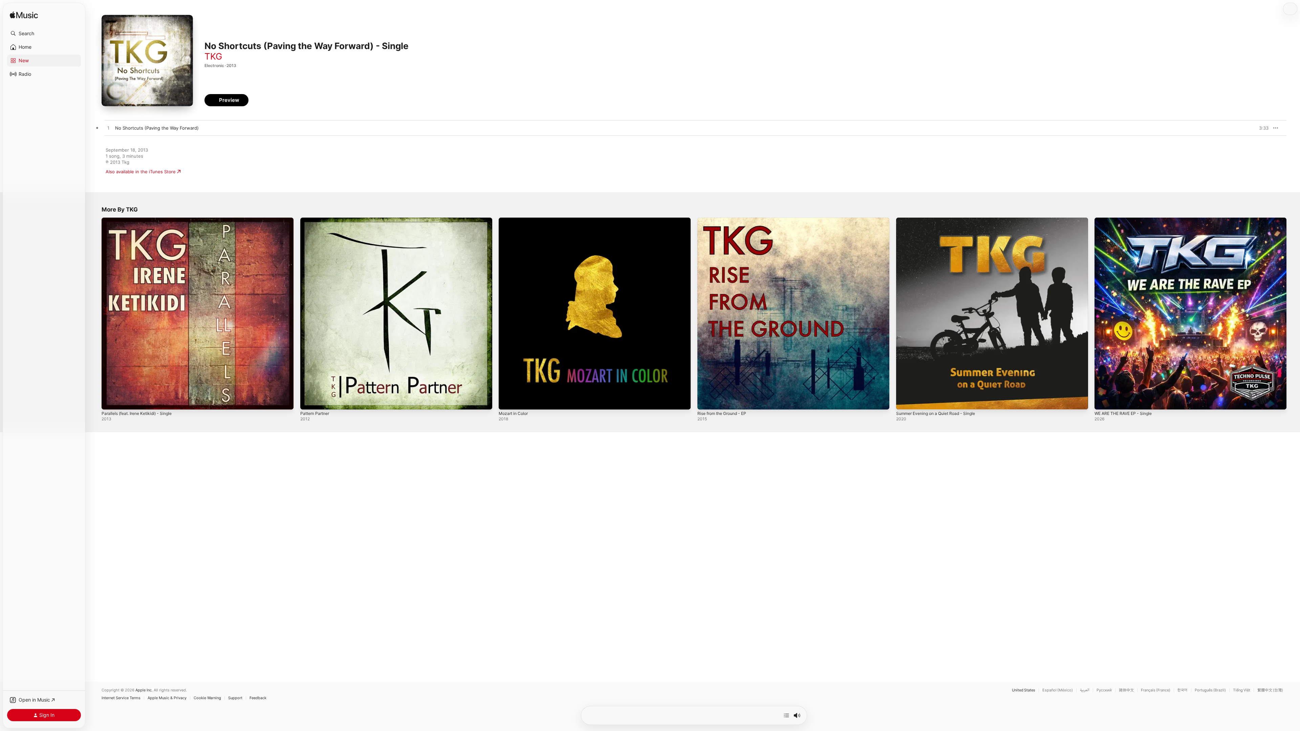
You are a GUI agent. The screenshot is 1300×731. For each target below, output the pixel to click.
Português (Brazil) (1210, 690)
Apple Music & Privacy (167, 698)
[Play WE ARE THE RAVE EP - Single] (1103, 401)
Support (235, 698)
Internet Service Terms (121, 698)
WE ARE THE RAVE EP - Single (1126, 220)
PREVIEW (1261, 128)
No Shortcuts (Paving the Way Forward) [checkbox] (157, 128)
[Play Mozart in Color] (507, 401)
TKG (213, 56)
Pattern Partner (316, 220)
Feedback (258, 698)
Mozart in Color (515, 220)
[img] (24, 15)
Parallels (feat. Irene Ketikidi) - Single (140, 220)
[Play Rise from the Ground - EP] (706, 401)
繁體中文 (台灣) (1270, 690)
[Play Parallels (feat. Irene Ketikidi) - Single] (110, 401)
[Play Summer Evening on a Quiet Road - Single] (905, 401)
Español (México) (1057, 690)
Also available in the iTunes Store (141, 171)
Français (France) (1155, 690)
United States (1023, 690)
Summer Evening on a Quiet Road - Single (940, 220)
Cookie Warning (207, 698)
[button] (44, 33)
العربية (1084, 690)
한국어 (1182, 690)
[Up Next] (786, 715)
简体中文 (1126, 690)
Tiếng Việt (1241, 690)
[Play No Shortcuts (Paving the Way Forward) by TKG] (108, 128)
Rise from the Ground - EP (725, 220)
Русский (1104, 690)
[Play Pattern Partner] (309, 401)
